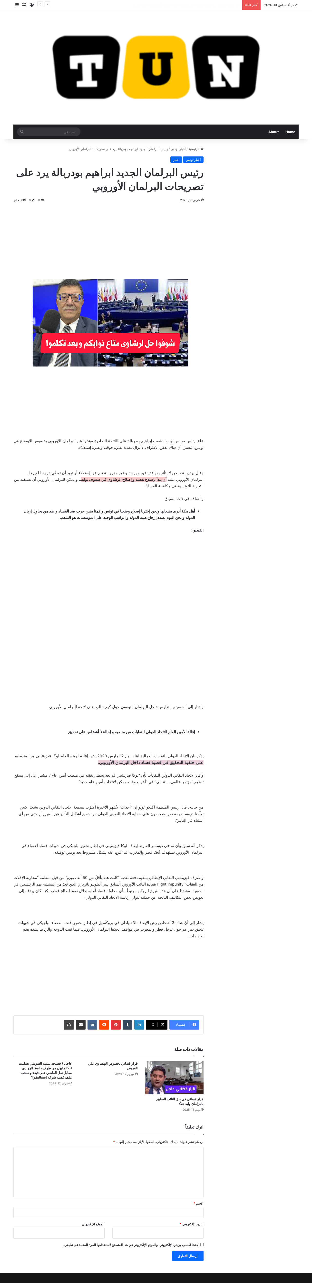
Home (290, 132)
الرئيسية (194, 149)
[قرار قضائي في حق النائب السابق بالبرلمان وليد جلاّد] (174, 1077)
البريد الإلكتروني (192, 1224)
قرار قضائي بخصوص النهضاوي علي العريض (113, 1066)
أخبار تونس (178, 149)
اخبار (176, 160)
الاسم (199, 1203)
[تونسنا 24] (156, 67)
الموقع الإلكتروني (93, 1224)
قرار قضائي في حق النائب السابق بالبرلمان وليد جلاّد (180, 1101)
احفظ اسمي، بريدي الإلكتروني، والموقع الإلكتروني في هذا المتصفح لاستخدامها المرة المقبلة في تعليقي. (131, 1245)
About (273, 132)
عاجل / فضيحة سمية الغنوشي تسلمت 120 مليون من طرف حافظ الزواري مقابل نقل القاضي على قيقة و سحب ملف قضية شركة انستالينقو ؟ (45, 1070)
